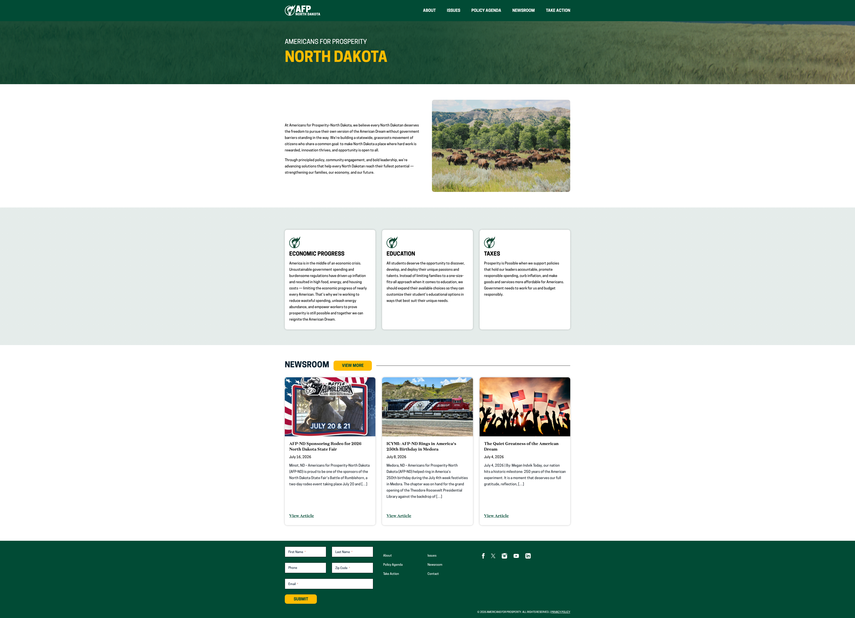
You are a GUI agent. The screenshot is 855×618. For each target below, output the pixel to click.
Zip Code (342, 568)
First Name (297, 552)
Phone (292, 568)
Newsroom (523, 11)
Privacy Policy (560, 612)
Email (293, 584)
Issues (453, 11)
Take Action (558, 11)
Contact (433, 574)
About (429, 11)
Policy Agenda (486, 11)
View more (353, 366)
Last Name (343, 552)
